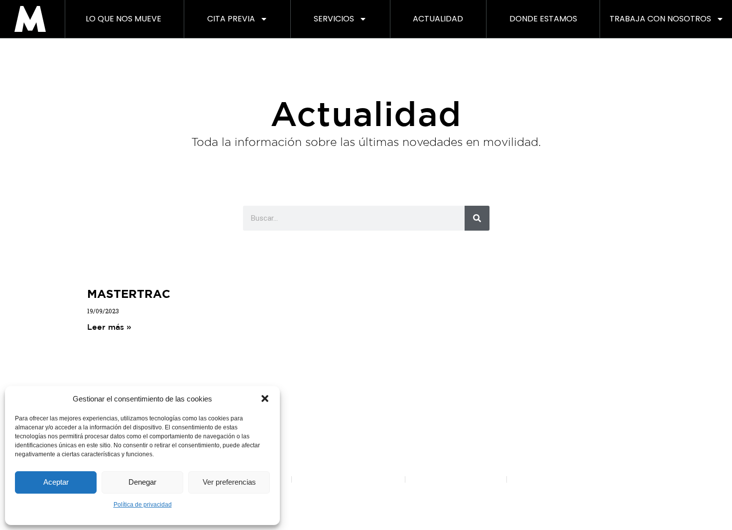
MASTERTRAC (128, 293)
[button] (265, 398)
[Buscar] (477, 218)
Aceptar (56, 482)
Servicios (334, 18)
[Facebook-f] (311, 368)
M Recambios (537, 456)
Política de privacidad (143, 504)
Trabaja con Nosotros (660, 18)
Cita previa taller (443, 416)
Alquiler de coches (546, 429)
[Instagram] (339, 368)
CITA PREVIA (231, 18)
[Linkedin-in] (421, 368)
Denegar (142, 482)
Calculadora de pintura (454, 429)
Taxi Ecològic (536, 416)
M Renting (366, 401)
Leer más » (109, 326)
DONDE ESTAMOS (543, 18)
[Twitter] (393, 368)
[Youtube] (366, 368)
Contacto (635, 401)
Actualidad (438, 18)
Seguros (529, 443)
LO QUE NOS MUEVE (123, 18)
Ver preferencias (229, 482)
